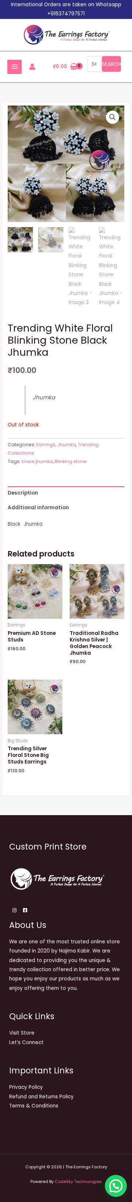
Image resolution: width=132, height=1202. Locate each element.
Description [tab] (23, 492)
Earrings (45, 444)
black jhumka (37, 461)
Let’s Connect (26, 1042)
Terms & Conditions (33, 1105)
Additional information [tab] (38, 507)
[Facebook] (25, 910)
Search (111, 64)
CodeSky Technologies (78, 1181)
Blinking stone (71, 461)
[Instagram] (14, 910)
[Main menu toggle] (14, 67)
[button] (112, 117)
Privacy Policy (26, 1087)
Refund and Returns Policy (41, 1096)
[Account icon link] (32, 66)
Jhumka (66, 444)
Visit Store (21, 1032)
